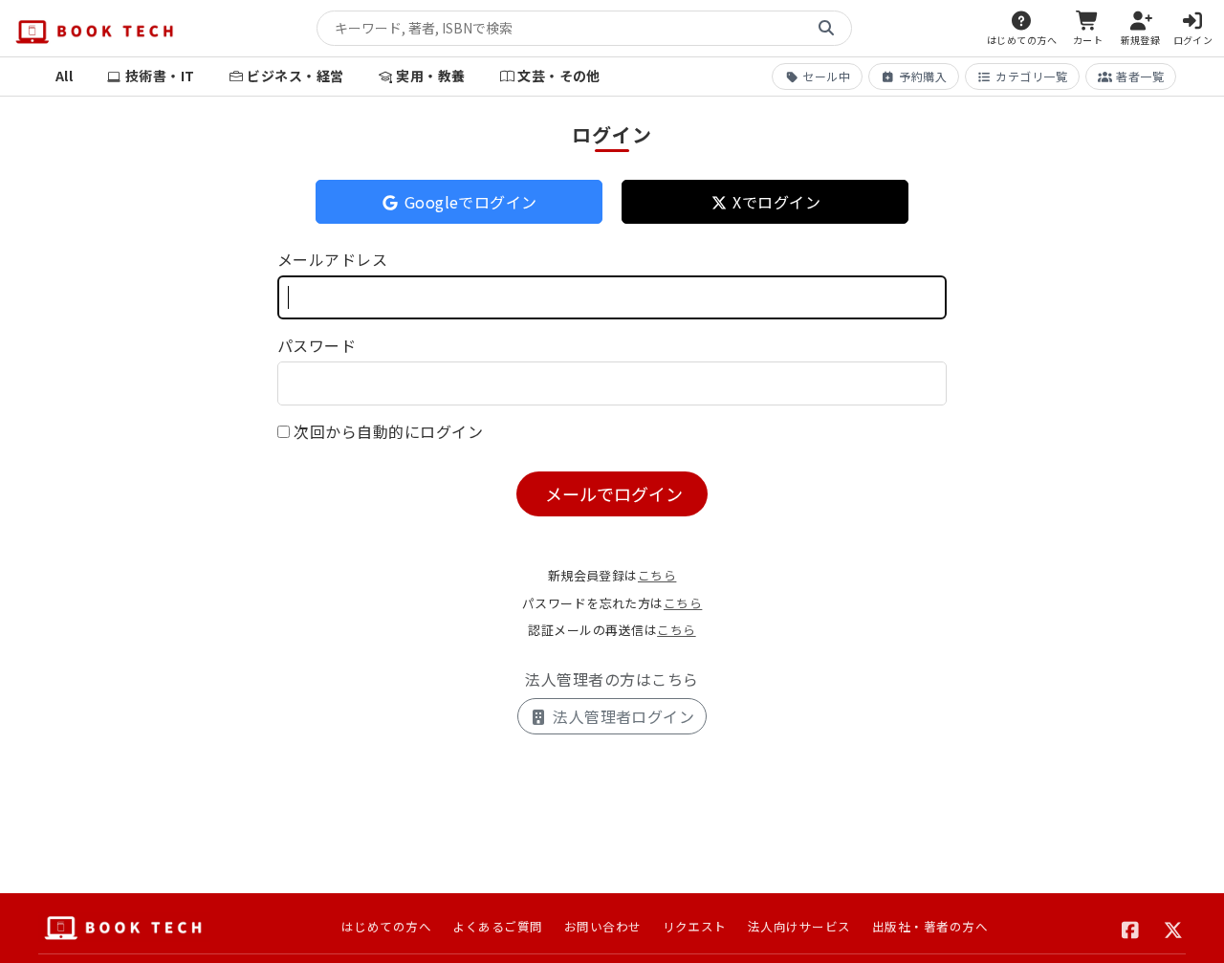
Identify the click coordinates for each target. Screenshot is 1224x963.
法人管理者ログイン (622, 716)
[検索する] (826, 28)
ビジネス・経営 (295, 75)
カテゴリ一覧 (1031, 76)
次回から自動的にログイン (388, 431)
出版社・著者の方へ (930, 926)
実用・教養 (430, 75)
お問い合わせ (603, 926)
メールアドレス (332, 259)
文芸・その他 (559, 75)
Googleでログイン (468, 201)
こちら (657, 575)
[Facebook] (1131, 927)
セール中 (826, 76)
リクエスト (695, 926)
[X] (1174, 927)
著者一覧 (1140, 76)
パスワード (316, 345)
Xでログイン (774, 201)
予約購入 (923, 76)
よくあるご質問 (497, 926)
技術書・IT (160, 75)
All (64, 75)
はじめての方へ (386, 926)
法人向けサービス (799, 926)
